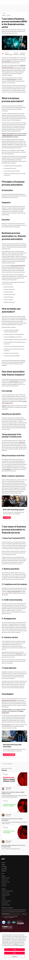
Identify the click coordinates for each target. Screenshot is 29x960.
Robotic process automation (13, 591)
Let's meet (7, 517)
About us (3, 862)
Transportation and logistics (7, 891)
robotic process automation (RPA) (17, 265)
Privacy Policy (11, 917)
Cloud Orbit (4, 885)
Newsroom (4, 870)
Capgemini (4, 405)
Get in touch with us (6, 724)
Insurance (4, 898)
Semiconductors (5, 902)
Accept (14, 949)
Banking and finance (6, 895)
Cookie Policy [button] (16, 943)
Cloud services (4, 879)
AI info (3, 873)
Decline (14, 953)
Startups (3, 896)
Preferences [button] (21, 945)
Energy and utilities (5, 893)
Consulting (4, 883)
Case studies (4, 868)
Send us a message (9, 754)
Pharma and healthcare (6, 900)
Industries (4, 889)
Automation (18, 653)
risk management (7, 469)
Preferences (14, 956)
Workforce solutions (6, 877)
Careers (3, 864)
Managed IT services (6, 881)
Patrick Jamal (8, 814)
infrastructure (22, 442)
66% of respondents (6, 61)
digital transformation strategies (9, 700)
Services (3, 876)
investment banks (14, 381)
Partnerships (4, 866)
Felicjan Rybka (8, 787)
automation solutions (11, 79)
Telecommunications (6, 904)
